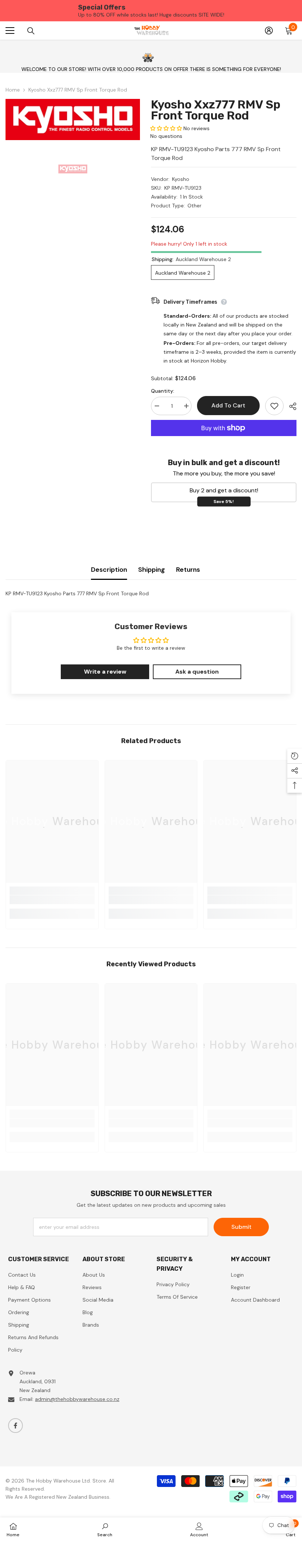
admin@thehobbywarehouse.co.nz (77, 1399)
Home (13, 89)
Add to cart (227, 405)
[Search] (31, 30)
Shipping (151, 569)
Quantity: (162, 391)
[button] (166, 128)
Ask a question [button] (197, 671)
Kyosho (180, 179)
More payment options (223, 440)
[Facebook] (15, 1425)
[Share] (290, 406)
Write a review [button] (105, 671)
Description (109, 569)
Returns (188, 569)
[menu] (10, 30)
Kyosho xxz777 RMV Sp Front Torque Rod (215, 110)
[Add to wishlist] (274, 406)
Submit (241, 1227)
